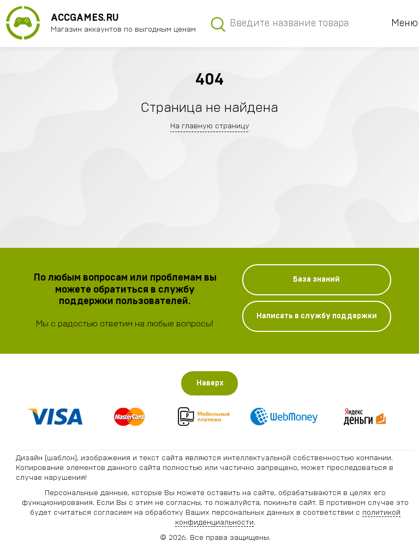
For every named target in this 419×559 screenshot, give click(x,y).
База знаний (316, 279)
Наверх (210, 383)
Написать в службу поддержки (316, 316)
